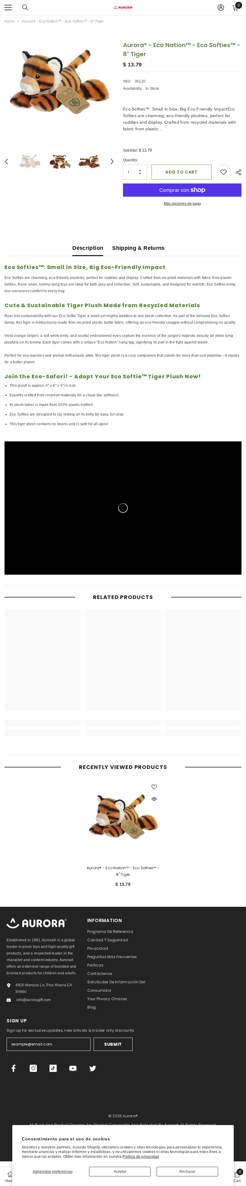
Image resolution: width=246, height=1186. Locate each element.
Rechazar (187, 1171)
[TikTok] (53, 1068)
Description (87, 248)
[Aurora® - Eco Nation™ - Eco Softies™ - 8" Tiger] (123, 818)
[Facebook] (13, 1068)
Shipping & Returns (138, 248)
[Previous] (6, 161)
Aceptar (120, 1171)
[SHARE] (236, 172)
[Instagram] (33, 1068)
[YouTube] (73, 1068)
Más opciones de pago (182, 203)
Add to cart (181, 172)
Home (9, 21)
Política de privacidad (140, 1156)
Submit (113, 1044)
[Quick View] (154, 799)
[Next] (112, 161)
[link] (42, 723)
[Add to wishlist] (223, 172)
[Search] (25, 7)
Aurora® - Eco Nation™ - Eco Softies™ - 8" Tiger (123, 871)
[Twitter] (93, 1068)
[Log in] (221, 7)
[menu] (8, 7)
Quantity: (130, 160)
